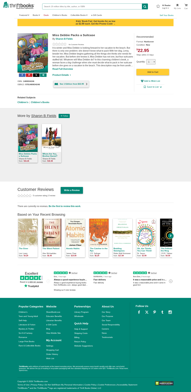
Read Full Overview (62, 69)
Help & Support (81, 329)
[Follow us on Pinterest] (154, 312)
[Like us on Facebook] (139, 312)
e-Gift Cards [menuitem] (96, 15)
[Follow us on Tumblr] (162, 312)
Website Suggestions (83, 346)
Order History (52, 354)
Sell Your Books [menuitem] (167, 15)
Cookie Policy (90, 385)
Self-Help (23, 320)
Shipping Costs (81, 333)
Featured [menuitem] (23, 15)
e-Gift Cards (51, 325)
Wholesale (78, 316)
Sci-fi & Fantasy (25, 333)
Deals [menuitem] (46, 15)
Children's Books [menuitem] (59, 15)
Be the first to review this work (64, 206)
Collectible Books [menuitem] (78, 15)
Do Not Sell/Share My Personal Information (64, 385)
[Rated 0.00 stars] (59, 44)
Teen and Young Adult (28, 316)
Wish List (50, 358)
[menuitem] (166, 6)
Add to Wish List (152, 81)
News (104, 333)
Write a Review (72, 190)
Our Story (106, 312)
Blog (48, 329)
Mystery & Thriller (26, 329)
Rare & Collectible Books (29, 346)
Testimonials (107, 337)
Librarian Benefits (54, 320)
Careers (105, 329)
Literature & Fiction (27, 325)
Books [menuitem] (35, 15)
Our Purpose (107, 316)
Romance (23, 337)
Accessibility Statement (127, 385)
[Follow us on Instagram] (170, 312)
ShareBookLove (53, 312)
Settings (49, 346)
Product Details (60, 75)
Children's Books (40, 102)
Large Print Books (26, 341)
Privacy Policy (37, 385)
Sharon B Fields (64, 39)
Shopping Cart (52, 350)
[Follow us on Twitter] (146, 312)
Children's (22, 102)
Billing (76, 337)
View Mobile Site (53, 333)
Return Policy (80, 341)
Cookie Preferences (106, 385)
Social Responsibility (111, 325)
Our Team (106, 320)
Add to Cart (152, 72)
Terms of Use (23, 385)
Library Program (81, 312)
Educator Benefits (54, 316)
